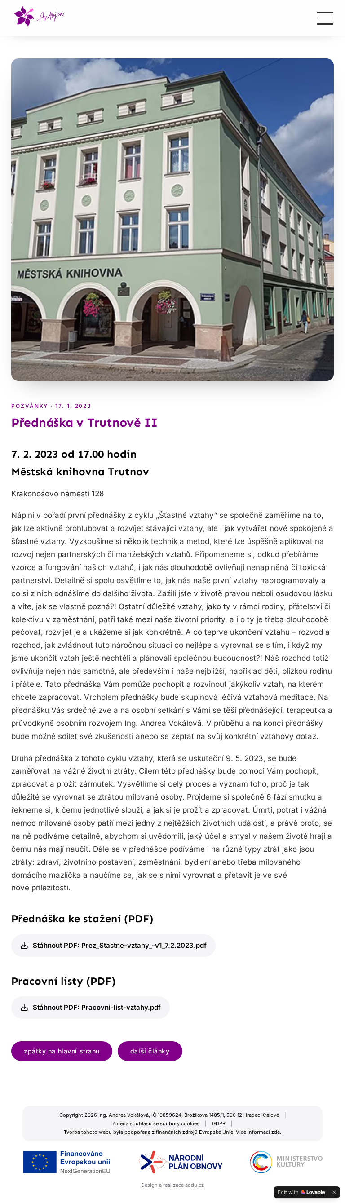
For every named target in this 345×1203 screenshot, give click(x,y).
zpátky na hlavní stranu (62, 1051)
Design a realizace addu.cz (172, 1185)
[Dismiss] (334, 1192)
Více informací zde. (258, 1132)
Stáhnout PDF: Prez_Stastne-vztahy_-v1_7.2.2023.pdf (120, 945)
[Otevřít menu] (325, 18)
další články (150, 1051)
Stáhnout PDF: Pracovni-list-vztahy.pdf (97, 1007)
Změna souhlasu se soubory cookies (155, 1123)
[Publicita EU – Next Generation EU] (172, 1162)
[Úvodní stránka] (38, 18)
